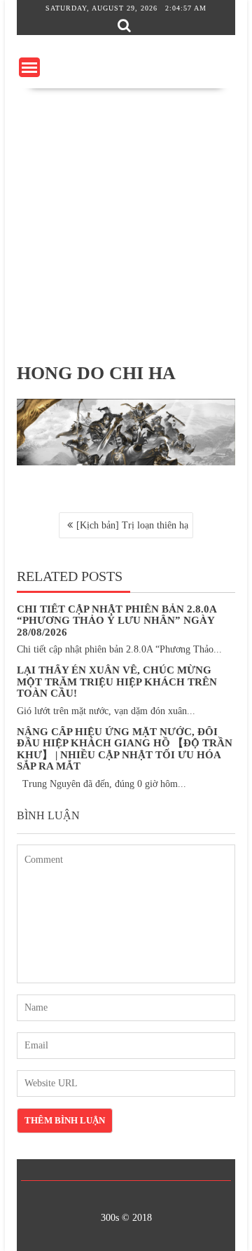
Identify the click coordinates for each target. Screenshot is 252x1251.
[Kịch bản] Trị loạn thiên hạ (132, 525)
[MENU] (29, 67)
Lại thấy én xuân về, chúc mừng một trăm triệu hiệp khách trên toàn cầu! (117, 681)
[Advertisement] (126, 221)
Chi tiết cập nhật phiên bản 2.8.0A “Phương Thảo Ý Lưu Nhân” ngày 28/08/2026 (116, 620)
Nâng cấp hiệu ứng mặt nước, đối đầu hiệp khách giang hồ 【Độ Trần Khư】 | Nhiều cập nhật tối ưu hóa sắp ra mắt (124, 749)
